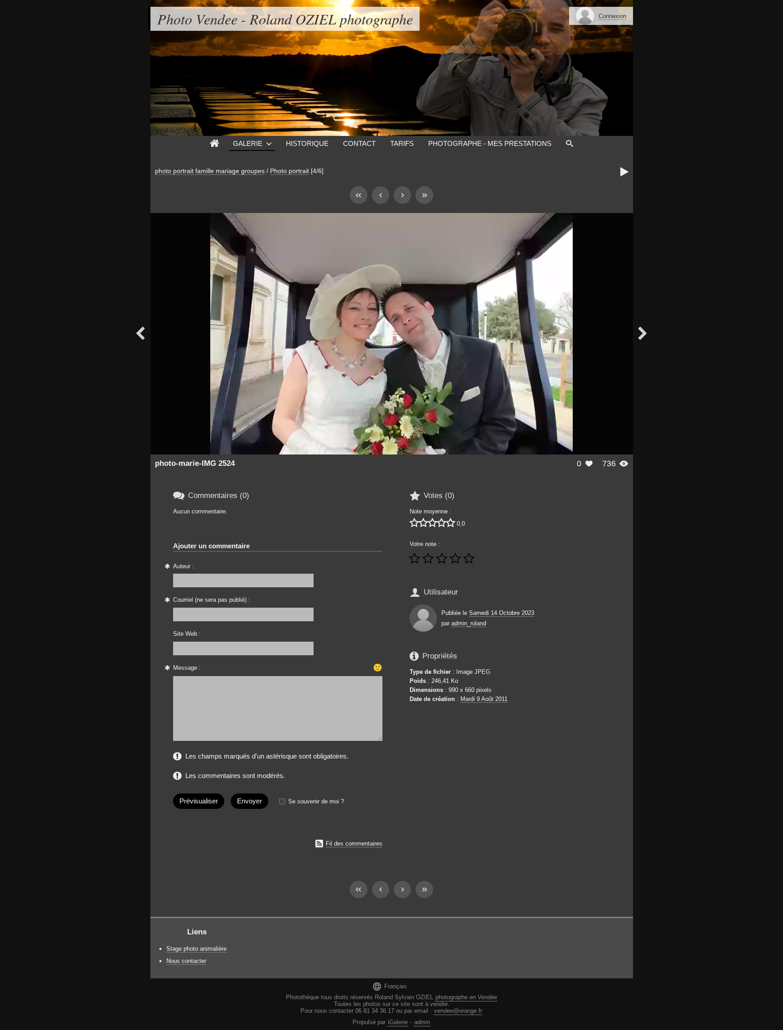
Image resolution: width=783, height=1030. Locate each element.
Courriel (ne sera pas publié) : (211, 599)
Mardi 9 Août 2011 (484, 699)
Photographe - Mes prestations (489, 143)
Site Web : (187, 633)
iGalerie (398, 1022)
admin (422, 1022)
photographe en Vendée (466, 997)
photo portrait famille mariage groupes (210, 170)
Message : (187, 667)
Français (389, 986)
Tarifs (402, 143)
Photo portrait (289, 170)
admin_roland (468, 623)
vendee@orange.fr (458, 1010)
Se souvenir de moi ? (316, 801)
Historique (307, 143)
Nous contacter (186, 960)
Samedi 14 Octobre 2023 (501, 612)
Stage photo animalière (196, 948)
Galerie (247, 143)
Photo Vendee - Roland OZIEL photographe (285, 19)
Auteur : (183, 566)
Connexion (612, 16)
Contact (359, 143)
